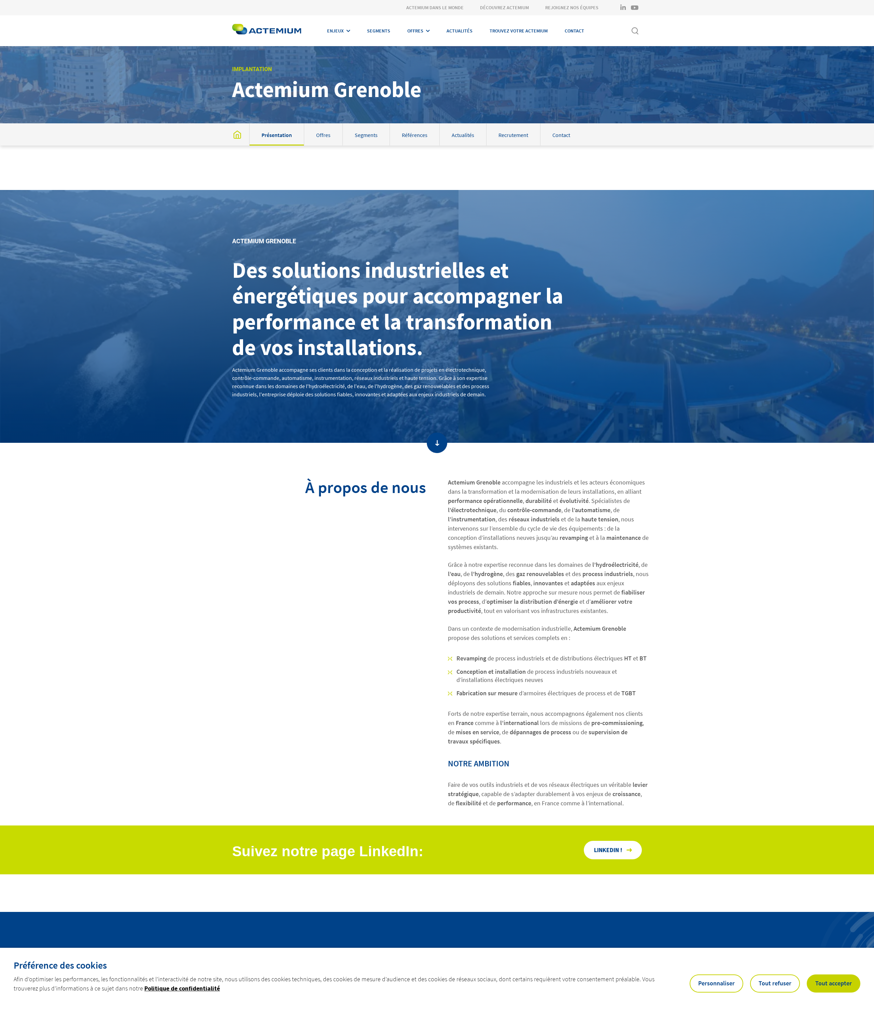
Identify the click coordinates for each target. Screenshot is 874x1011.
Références (414, 135)
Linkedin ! (608, 850)
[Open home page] (266, 31)
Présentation (277, 135)
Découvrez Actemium (504, 7)
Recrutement (513, 135)
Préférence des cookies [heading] (60, 965)
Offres (415, 31)
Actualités (460, 31)
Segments (378, 31)
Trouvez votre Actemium (519, 31)
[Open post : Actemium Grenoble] (237, 134)
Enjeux (335, 31)
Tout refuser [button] (775, 983)
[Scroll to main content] (437, 443)
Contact (574, 31)
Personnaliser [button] (716, 983)
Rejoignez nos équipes (571, 7)
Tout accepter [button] (833, 983)
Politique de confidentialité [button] (182, 988)
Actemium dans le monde (435, 7)
